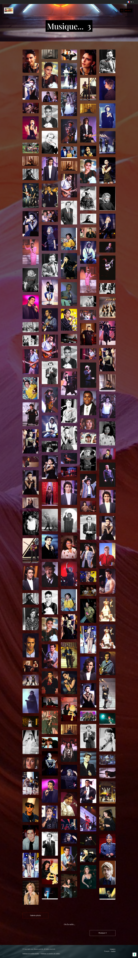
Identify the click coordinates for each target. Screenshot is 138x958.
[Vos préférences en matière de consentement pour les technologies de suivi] (134, 954)
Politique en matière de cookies (50, 953)
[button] (122, 10)
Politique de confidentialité (31, 953)
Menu (129, 10)
